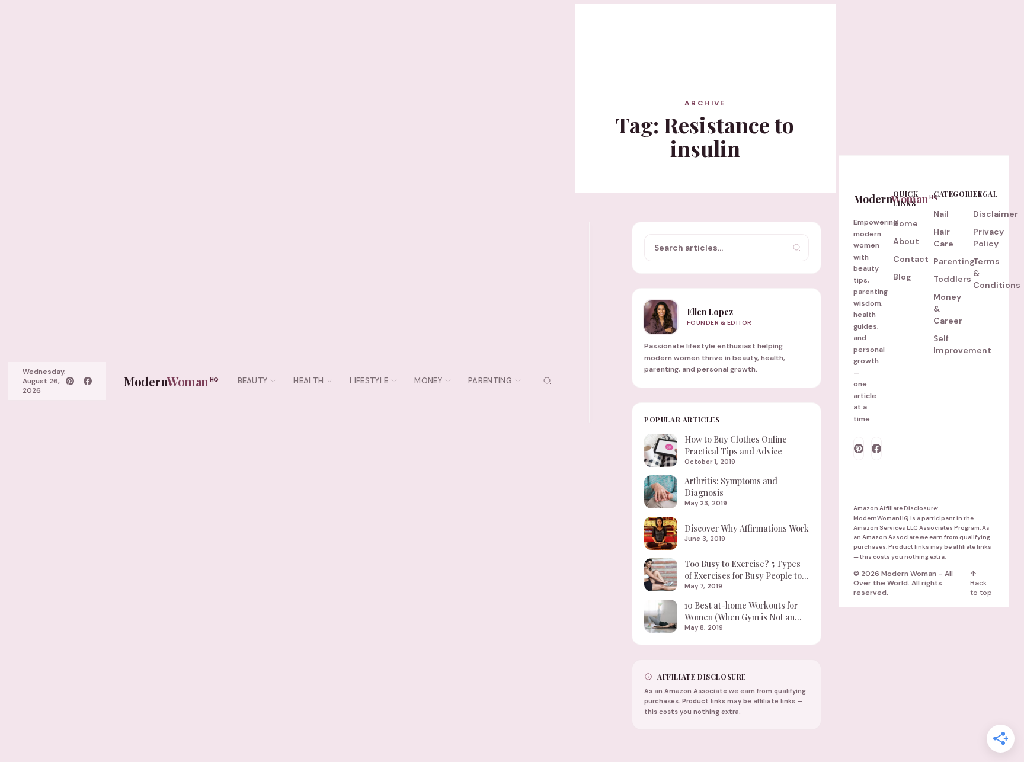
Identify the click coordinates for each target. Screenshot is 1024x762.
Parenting (490, 381)
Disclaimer (995, 214)
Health (308, 381)
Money (428, 381)
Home (905, 223)
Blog (902, 276)
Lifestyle (369, 381)
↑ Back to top (981, 583)
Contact (911, 259)
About (906, 241)
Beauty (253, 381)
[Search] (547, 381)
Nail (941, 214)
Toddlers (952, 279)
